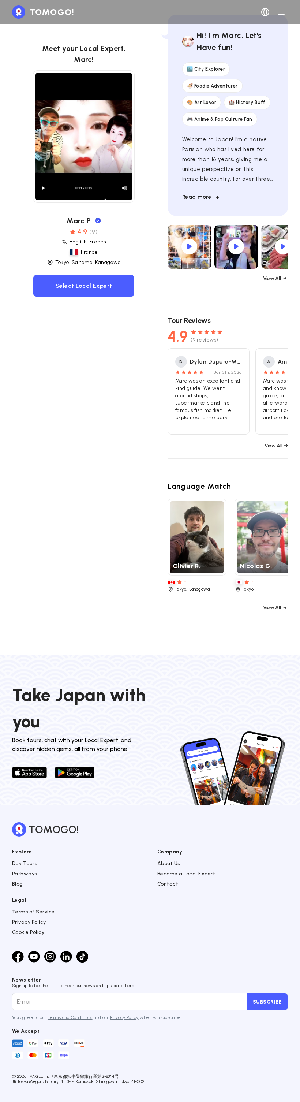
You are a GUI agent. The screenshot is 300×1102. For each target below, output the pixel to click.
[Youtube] (34, 957)
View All (272, 278)
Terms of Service (33, 912)
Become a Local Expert (186, 874)
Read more (201, 197)
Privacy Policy (29, 922)
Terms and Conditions (70, 1017)
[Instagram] (50, 957)
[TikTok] (82, 957)
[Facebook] (18, 957)
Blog (17, 884)
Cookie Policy (28, 932)
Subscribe (267, 1002)
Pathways (24, 874)
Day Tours (24, 863)
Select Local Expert (84, 285)
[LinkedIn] (66, 957)
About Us (168, 863)
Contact (167, 884)
